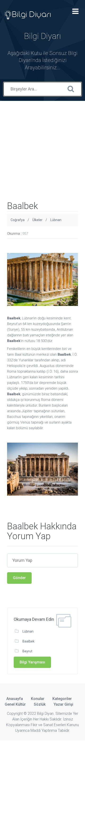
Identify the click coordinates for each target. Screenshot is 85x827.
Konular (37, 698)
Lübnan (55, 220)
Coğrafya (18, 220)
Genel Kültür (15, 704)
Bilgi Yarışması (32, 662)
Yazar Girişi (63, 704)
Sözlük (40, 704)
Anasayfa (14, 698)
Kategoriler (62, 698)
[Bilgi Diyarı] (26, 13)
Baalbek (28, 641)
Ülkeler (37, 220)
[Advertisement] (42, 143)
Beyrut (27, 651)
